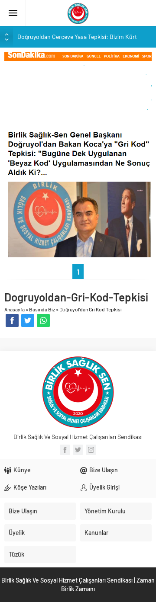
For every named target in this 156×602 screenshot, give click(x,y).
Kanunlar (96, 532)
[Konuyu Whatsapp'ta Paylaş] (43, 320)
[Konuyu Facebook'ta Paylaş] (12, 320)
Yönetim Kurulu (105, 511)
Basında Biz (42, 309)
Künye (22, 470)
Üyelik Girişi (104, 487)
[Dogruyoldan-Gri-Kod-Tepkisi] (78, 153)
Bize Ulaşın (103, 470)
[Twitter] (78, 450)
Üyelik (17, 532)
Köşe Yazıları (29, 487)
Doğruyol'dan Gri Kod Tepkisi (90, 309)
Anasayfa (14, 309)
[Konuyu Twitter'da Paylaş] (27, 320)
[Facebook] (65, 450)
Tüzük (16, 554)
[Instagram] (91, 450)
